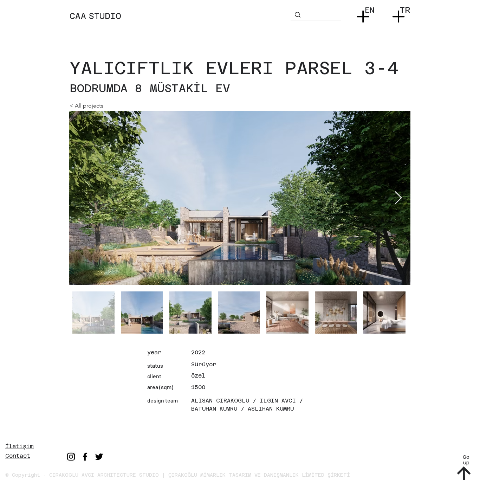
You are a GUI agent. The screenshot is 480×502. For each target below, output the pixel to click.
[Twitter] (99, 456)
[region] (179, 22)
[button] (364, 14)
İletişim (19, 446)
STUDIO (105, 16)
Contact (17, 455)
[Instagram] (71, 456)
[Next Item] (398, 198)
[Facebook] (85, 456)
